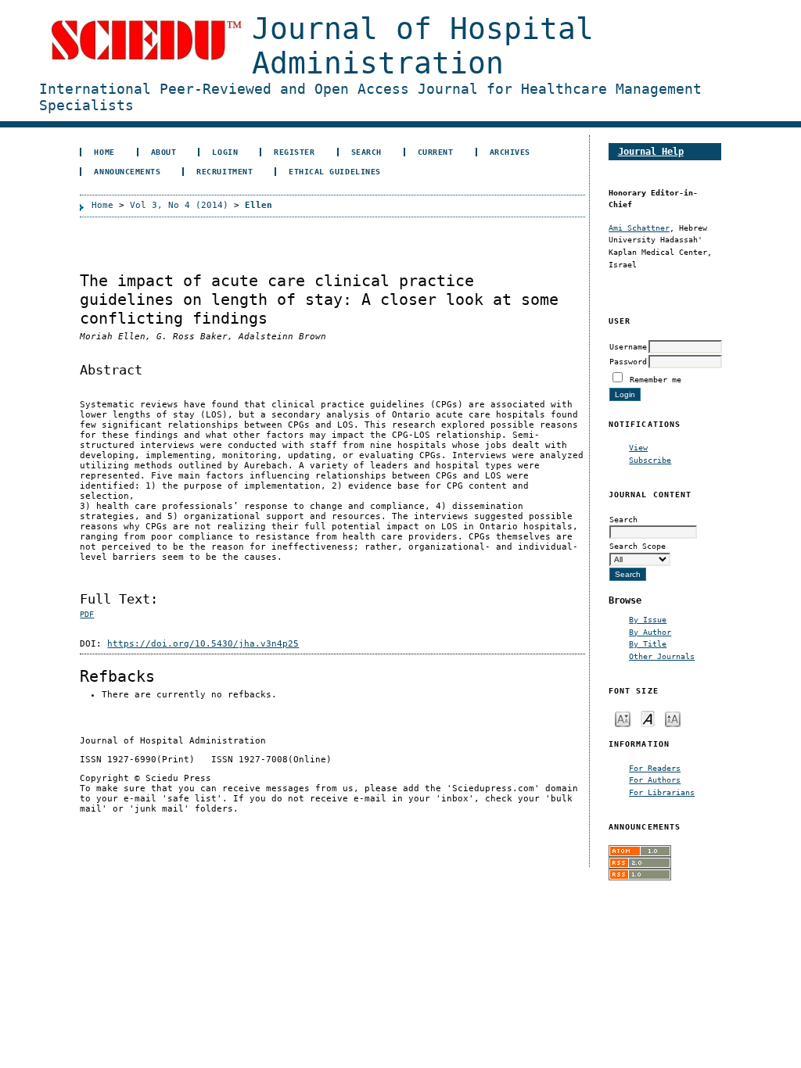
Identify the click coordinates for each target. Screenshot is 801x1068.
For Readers (655, 767)
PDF (87, 614)
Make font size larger (673, 718)
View (638, 447)
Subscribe (650, 459)
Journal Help (651, 151)
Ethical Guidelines (334, 171)
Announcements (127, 171)
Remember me (655, 379)
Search (366, 151)
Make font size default (648, 718)
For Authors (655, 779)
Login (225, 151)
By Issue (647, 619)
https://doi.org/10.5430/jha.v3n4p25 (203, 644)
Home (104, 151)
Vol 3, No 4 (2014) (179, 205)
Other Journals (662, 656)
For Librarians (662, 792)
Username (628, 346)
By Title (647, 643)
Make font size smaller (622, 718)
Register (294, 151)
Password (628, 361)
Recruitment (224, 171)
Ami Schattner (639, 227)
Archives (510, 151)
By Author (650, 631)
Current (436, 151)
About (164, 151)
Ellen (258, 205)
